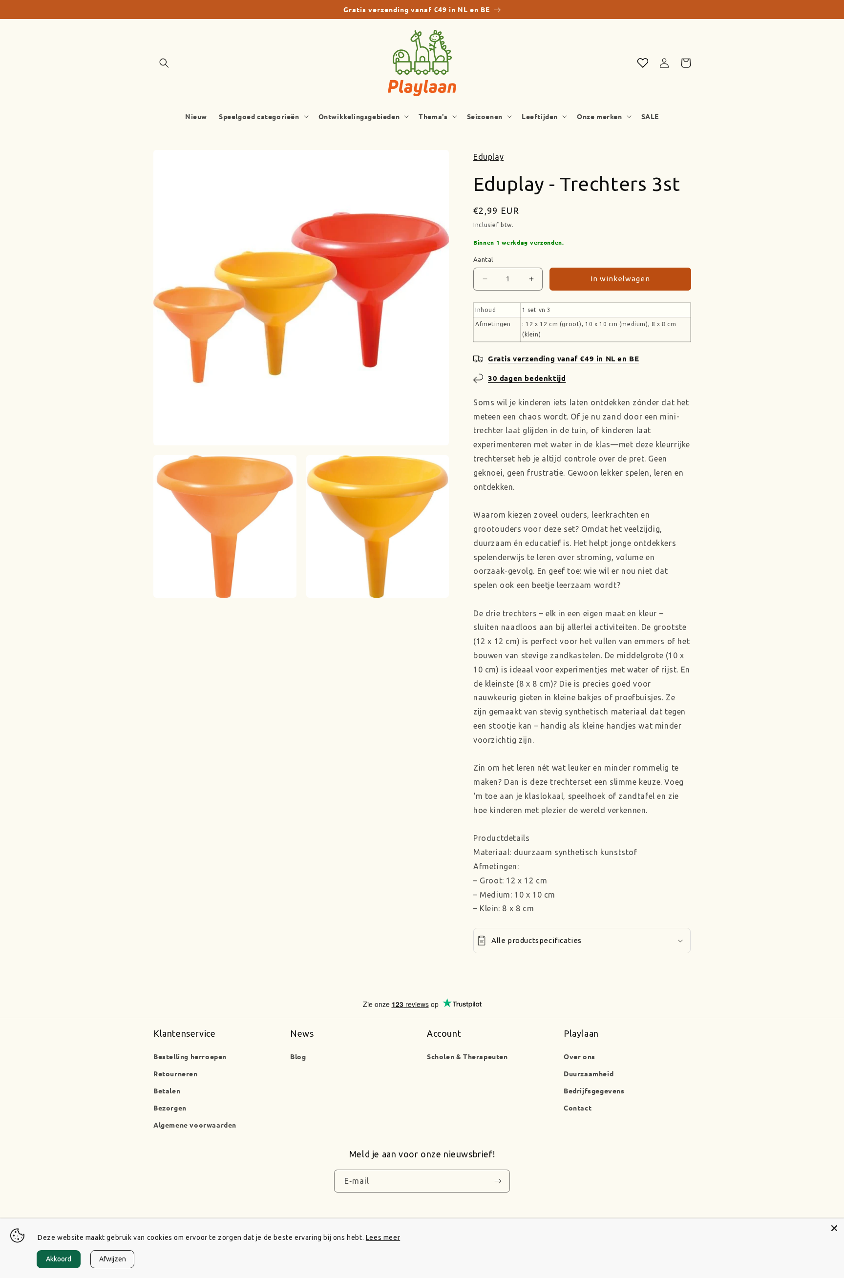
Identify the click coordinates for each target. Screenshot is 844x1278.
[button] (164, 63)
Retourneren (175, 1073)
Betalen (166, 1090)
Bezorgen (170, 1107)
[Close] (834, 1228)
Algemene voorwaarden (194, 1124)
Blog (298, 1056)
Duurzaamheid (588, 1073)
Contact (577, 1107)
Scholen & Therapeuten (467, 1056)
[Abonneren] (497, 1181)
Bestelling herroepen (190, 1056)
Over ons (579, 1056)
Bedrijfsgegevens (594, 1090)
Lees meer (383, 1237)
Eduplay (488, 156)
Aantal (483, 259)
